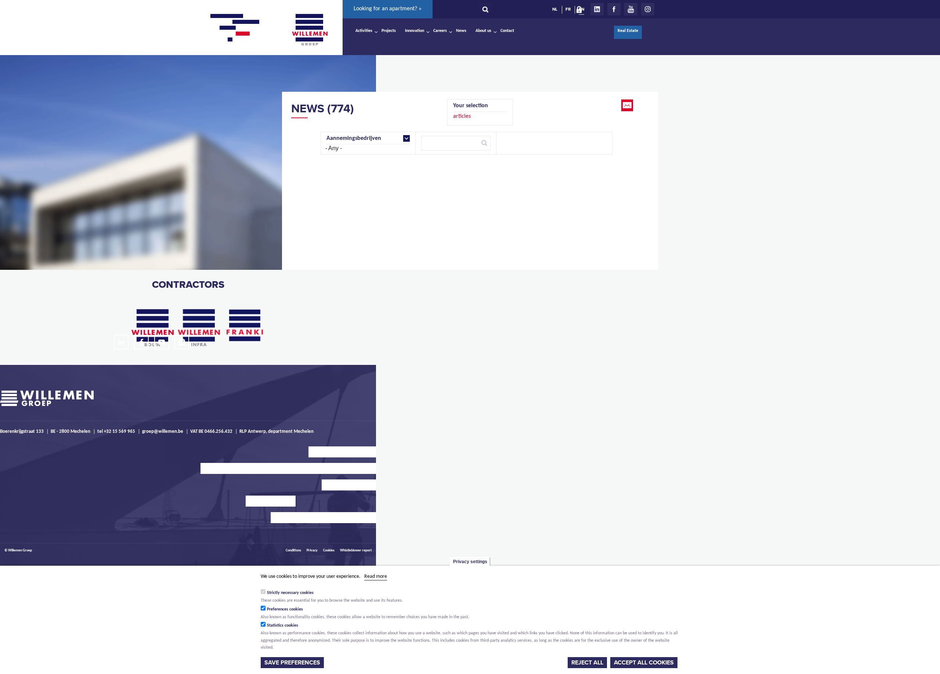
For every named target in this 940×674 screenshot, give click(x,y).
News (461, 31)
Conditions (293, 550)
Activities (363, 31)
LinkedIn (597, 9)
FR (568, 9)
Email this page (627, 105)
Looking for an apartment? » (388, 9)
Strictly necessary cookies (290, 592)
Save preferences (292, 662)
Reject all (587, 662)
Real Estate (628, 31)
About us (483, 31)
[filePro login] (580, 11)
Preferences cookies (285, 609)
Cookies (329, 550)
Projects (389, 31)
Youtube (630, 9)
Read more (375, 576)
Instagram (647, 9)
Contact (507, 31)
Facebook (614, 9)
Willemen (309, 30)
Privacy (312, 550)
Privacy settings (470, 561)
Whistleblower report (356, 550)
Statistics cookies (282, 625)
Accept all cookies (644, 662)
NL (554, 9)
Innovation (414, 31)
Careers (440, 31)
